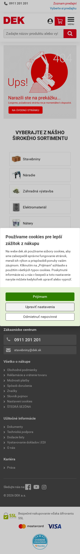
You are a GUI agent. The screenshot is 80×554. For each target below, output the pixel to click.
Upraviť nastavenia (40, 307)
